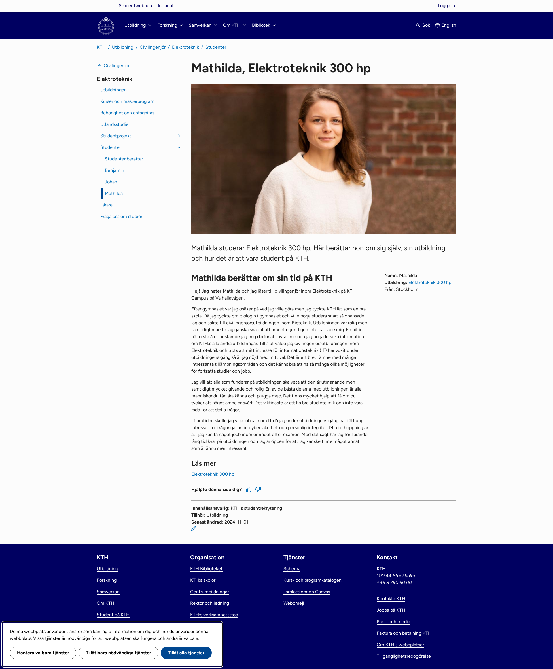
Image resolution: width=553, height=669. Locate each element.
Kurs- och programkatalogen (312, 580)
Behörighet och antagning (127, 112)
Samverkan (108, 591)
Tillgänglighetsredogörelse (404, 656)
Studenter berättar (124, 159)
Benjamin (114, 170)
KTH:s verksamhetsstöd (214, 614)
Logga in (446, 5)
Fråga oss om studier (121, 216)
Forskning (107, 580)
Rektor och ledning (209, 603)
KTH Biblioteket (206, 568)
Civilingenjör (153, 47)
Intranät (166, 5)
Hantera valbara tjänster (43, 652)
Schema (291, 568)
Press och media (393, 621)
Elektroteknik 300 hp (429, 282)
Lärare (106, 205)
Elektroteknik (185, 47)
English (449, 25)
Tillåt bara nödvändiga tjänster (118, 652)
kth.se (106, 5)
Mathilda (114, 193)
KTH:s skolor (202, 580)
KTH (101, 47)
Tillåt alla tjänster (186, 652)
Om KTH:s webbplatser (400, 644)
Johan (111, 182)
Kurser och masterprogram (127, 101)
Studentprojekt (115, 136)
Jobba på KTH (391, 610)
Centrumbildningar (209, 591)
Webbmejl (293, 603)
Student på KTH (113, 614)
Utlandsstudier (115, 124)
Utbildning (122, 47)
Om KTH (105, 603)
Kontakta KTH (391, 598)
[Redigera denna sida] (193, 528)
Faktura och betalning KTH (404, 633)
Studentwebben (135, 5)
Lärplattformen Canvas (306, 591)
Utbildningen (113, 89)
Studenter (215, 47)
